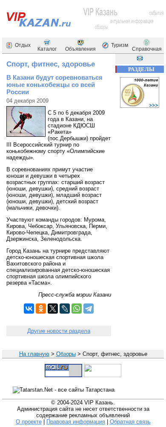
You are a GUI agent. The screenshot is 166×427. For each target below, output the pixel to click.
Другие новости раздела (58, 331)
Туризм (119, 45)
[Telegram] (88, 308)
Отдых (23, 45)
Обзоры (66, 354)
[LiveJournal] (65, 308)
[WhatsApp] (77, 308)
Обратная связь (130, 421)
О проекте (29, 421)
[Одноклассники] (41, 308)
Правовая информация (75, 421)
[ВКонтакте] (29, 308)
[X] (53, 308)
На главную (34, 354)
